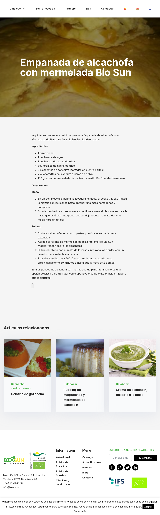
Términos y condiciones (63, 482)
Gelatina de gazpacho (27, 394)
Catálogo (15, 8)
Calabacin (70, 384)
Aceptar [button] (148, 506)
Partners (70, 8)
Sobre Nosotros (91, 462)
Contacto (87, 477)
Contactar (107, 8)
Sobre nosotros (45, 8)
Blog (88, 8)
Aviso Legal (63, 457)
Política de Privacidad (62, 464)
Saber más (80, 511)
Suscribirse (145, 458)
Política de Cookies (62, 473)
